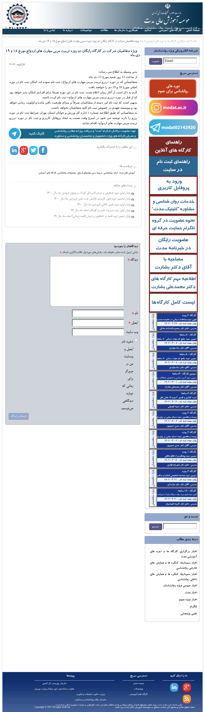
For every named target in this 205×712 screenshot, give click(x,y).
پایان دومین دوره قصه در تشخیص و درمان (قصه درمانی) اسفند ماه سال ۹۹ (92, 216)
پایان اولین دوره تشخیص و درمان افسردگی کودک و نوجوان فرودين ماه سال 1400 (88, 193)
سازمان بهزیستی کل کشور (54, 683)
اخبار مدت (191, 593)
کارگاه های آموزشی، (47, 173)
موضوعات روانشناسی (67, 173)
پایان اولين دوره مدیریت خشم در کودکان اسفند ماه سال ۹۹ (100, 210)
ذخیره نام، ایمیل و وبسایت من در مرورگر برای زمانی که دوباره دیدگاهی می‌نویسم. (127, 375)
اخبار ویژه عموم (188, 600)
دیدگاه (133, 260)
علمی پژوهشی (189, 614)
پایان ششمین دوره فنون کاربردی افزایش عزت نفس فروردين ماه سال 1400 (92, 199)
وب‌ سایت (132, 332)
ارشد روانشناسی (111, 173)
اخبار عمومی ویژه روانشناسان (180, 586)
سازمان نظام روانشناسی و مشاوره (90, 699)
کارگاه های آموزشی (170, 30)
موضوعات (138, 688)
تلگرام (193, 607)
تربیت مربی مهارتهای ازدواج (89, 173)
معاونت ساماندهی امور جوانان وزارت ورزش (54, 688)
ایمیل (133, 323)
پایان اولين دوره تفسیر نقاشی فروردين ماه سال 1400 (103, 204)
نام (135, 313)
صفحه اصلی (138, 683)
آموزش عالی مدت (127, 173)
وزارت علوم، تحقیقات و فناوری (90, 694)
